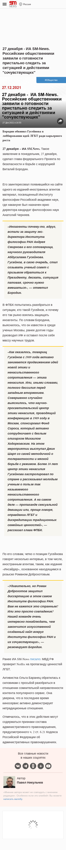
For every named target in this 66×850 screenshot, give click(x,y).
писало (35, 659)
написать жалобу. (13, 799)
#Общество (51, 80)
